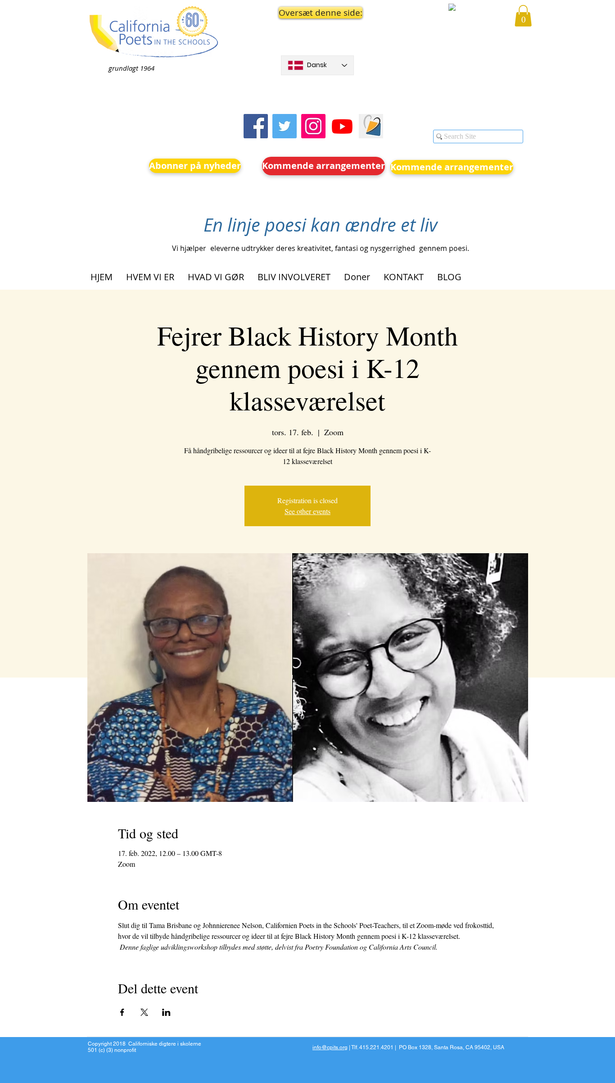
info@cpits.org (330, 1047)
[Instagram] (313, 126)
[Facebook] (256, 126)
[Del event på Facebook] (122, 1012)
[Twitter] (284, 126)
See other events (307, 511)
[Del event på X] (144, 1012)
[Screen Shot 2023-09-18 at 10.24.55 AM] (371, 126)
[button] (317, 12)
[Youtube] (342, 126)
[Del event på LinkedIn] (166, 1012)
